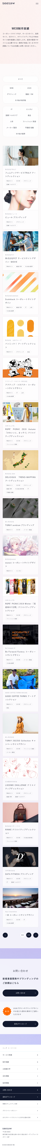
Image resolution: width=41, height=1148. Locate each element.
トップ (5, 1048)
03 (29, 935)
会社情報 (6, 1076)
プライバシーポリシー (10, 1110)
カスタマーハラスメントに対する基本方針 (17, 1117)
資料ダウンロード (9, 1097)
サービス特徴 (7, 1055)
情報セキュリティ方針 (10, 1103)
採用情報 (6, 1083)
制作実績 (6, 1062)
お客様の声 (6, 1069)
